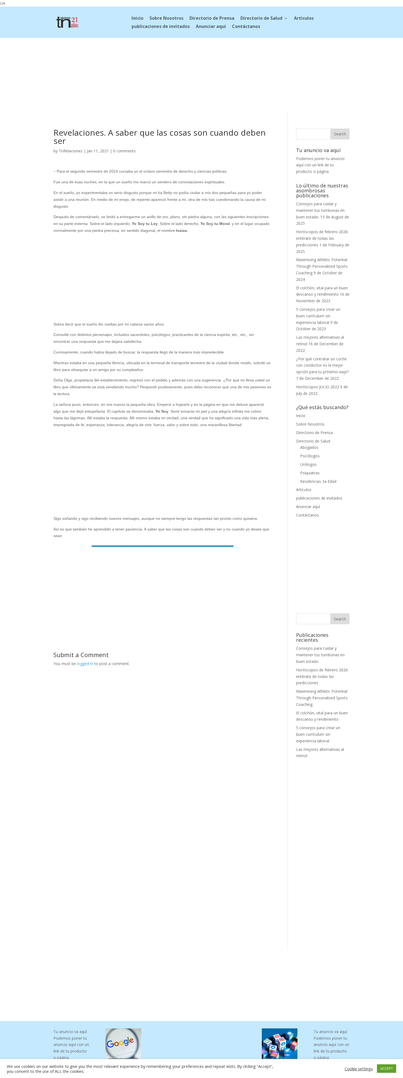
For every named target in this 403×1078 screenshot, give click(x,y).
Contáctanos (246, 26)
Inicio (137, 18)
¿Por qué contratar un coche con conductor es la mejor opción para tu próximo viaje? (322, 365)
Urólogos (308, 464)
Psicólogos (310, 455)
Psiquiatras (310, 472)
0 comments (124, 150)
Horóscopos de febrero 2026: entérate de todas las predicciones (322, 238)
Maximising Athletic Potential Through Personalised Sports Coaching (322, 266)
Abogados (309, 447)
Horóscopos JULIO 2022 (317, 386)
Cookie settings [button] (359, 1068)
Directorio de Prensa (211, 18)
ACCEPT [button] (386, 1068)
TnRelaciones (71, 150)
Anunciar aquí (211, 26)
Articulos (304, 18)
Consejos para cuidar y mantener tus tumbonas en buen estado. (320, 210)
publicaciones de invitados (161, 26)
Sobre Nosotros (166, 18)
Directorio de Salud (261, 18)
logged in (85, 663)
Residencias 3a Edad (318, 481)
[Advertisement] (201, 74)
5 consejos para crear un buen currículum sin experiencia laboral (318, 316)
